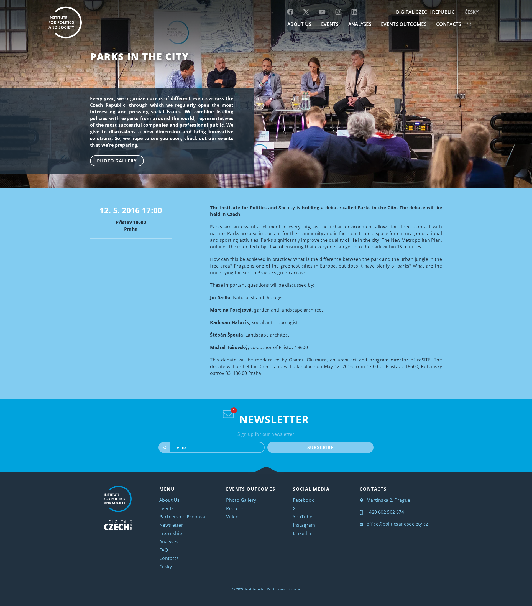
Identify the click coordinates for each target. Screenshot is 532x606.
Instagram (304, 525)
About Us (169, 500)
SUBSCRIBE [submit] (320, 447)
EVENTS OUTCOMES (403, 24)
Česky (471, 12)
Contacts (169, 558)
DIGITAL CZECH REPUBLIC (425, 12)
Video (232, 517)
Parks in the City (139, 56)
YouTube (302, 517)
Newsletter (171, 525)
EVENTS (330, 24)
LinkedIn (302, 533)
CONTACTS (448, 24)
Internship (170, 533)
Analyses (360, 24)
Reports (235, 508)
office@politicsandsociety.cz (396, 524)
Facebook (303, 500)
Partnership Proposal (182, 517)
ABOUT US (299, 24)
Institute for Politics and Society (272, 589)
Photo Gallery (117, 161)
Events (166, 508)
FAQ (163, 550)
